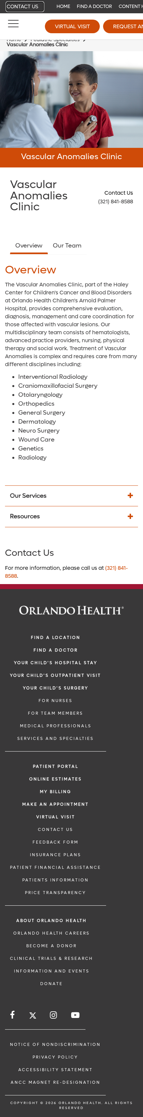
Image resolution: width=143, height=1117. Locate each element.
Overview (29, 246)
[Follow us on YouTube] (75, 1015)
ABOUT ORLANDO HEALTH (51, 920)
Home (63, 6)
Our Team (67, 246)
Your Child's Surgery (55, 688)
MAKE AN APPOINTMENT (55, 804)
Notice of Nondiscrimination (55, 1044)
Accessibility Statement (55, 1069)
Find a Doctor (94, 6)
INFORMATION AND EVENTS (51, 971)
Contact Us (22, 6)
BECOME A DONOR (51, 946)
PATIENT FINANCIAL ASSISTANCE (55, 867)
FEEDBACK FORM (55, 842)
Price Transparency (55, 892)
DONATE (51, 983)
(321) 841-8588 (115, 201)
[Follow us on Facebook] (13, 1015)
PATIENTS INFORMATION (55, 880)
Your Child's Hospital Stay (55, 662)
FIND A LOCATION (55, 637)
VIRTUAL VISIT (55, 817)
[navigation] (71, 6)
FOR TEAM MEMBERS (55, 713)
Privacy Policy (55, 1057)
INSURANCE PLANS (55, 855)
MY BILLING (55, 791)
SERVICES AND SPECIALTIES (55, 738)
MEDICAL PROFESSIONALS (55, 726)
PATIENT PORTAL (55, 766)
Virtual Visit (72, 26)
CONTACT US (55, 829)
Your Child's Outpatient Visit (55, 675)
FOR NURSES (55, 700)
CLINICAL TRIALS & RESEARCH (51, 958)
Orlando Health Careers (51, 933)
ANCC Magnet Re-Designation (55, 1082)
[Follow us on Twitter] (33, 1016)
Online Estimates (55, 779)
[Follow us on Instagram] (54, 1015)
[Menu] (13, 26)
